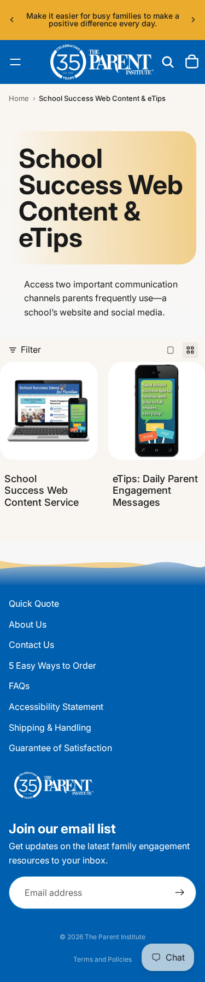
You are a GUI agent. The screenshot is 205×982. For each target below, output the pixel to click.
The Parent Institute (115, 937)
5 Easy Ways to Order (52, 665)
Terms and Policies (102, 959)
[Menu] (15, 62)
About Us (27, 623)
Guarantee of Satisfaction (60, 747)
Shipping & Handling (50, 726)
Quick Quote (34, 603)
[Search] (168, 62)
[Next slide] (193, 20)
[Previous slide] (12, 20)
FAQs (19, 685)
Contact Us (31, 644)
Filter (31, 349)
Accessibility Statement (56, 706)
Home (19, 98)
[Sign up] (179, 892)
